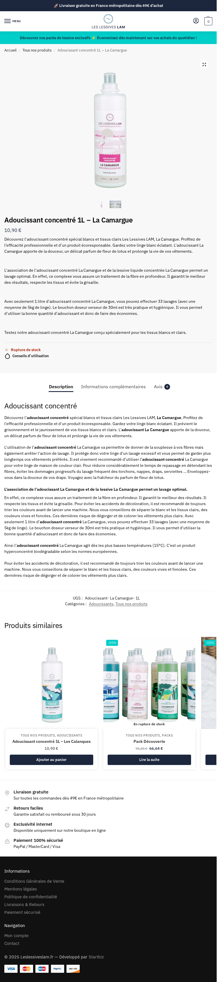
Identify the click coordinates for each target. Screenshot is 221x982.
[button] (207, 21)
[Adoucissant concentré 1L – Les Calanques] (51, 683)
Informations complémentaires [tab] (113, 386)
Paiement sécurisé (22, 912)
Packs (167, 735)
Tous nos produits (37, 50)
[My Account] (196, 21)
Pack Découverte (149, 741)
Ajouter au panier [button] (51, 759)
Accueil (10, 50)
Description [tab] (61, 386)
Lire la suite (149, 759)
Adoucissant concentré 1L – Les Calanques (51, 741)
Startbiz (96, 957)
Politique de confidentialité (30, 896)
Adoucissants (101, 603)
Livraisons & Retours (24, 904)
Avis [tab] (161, 386)
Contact (11, 943)
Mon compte (16, 935)
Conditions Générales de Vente (34, 881)
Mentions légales (20, 889)
